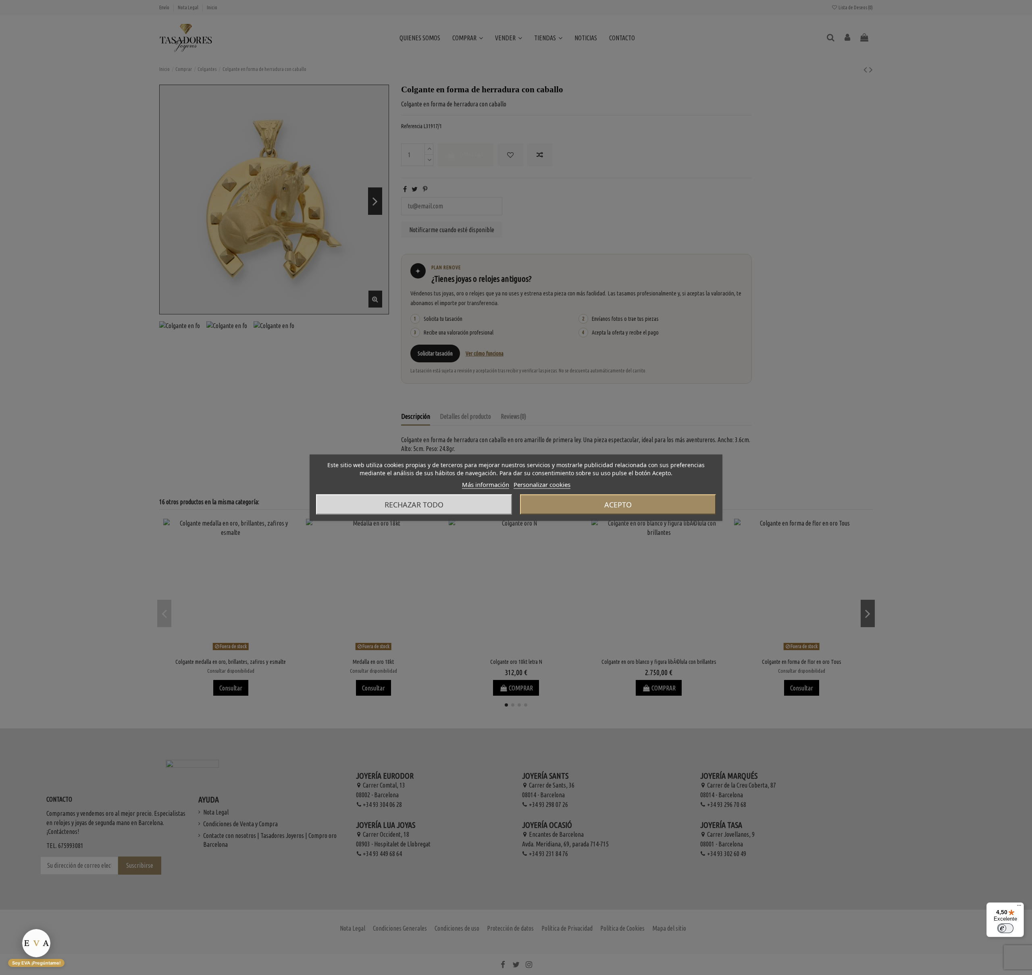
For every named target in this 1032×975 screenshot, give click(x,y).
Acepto (618, 504)
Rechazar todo (414, 504)
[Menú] (1019, 907)
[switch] (1005, 928)
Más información (485, 484)
